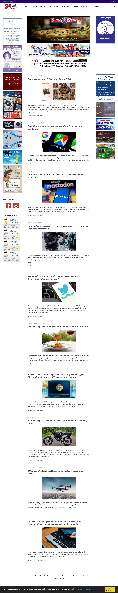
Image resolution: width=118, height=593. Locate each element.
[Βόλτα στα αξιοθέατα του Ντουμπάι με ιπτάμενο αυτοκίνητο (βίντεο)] (59, 487)
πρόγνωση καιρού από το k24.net (11, 262)
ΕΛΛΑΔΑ (34, 7)
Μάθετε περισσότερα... (81, 589)
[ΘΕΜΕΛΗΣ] (12, 31)
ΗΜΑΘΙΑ (27, 7)
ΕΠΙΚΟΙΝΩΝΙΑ (96, 7)
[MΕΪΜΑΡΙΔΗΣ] (58, 63)
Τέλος (82, 575)
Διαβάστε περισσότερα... (35, 116)
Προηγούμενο (44, 575)
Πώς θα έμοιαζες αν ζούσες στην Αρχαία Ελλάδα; (50, 79)
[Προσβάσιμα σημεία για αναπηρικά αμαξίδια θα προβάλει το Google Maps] (59, 142)
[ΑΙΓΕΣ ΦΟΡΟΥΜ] (12, 81)
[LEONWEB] (12, 157)
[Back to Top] (114, 586)
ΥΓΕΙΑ (49, 7)
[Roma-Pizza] (58, 29)
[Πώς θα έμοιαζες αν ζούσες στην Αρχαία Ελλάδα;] (59, 91)
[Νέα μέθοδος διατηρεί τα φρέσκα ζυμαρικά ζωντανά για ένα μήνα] (59, 340)
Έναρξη (35, 575)
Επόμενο (75, 575)
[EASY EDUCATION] (105, 109)
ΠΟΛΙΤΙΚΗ (42, 7)
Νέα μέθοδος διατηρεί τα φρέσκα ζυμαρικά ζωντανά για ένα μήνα (58, 327)
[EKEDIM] (58, 51)
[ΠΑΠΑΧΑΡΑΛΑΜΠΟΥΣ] (12, 58)
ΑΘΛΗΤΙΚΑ (75, 7)
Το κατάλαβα (110, 589)
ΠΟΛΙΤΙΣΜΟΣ (65, 7)
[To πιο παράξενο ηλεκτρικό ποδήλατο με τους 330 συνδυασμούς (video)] (59, 436)
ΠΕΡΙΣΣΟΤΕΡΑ (85, 7)
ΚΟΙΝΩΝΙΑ (56, 7)
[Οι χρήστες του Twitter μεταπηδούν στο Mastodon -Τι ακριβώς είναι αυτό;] (59, 191)
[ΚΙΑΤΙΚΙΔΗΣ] (105, 151)
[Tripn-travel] (12, 124)
